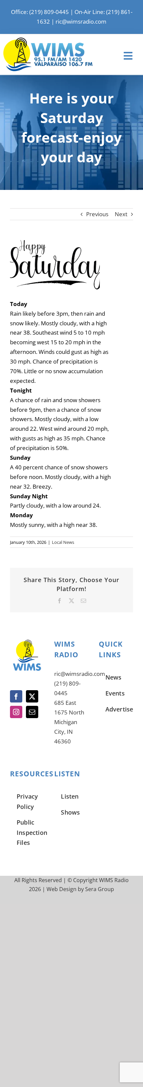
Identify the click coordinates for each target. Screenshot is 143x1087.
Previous (97, 214)
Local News (63, 542)
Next (121, 214)
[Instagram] (16, 712)
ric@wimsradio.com (81, 21)
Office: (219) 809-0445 (40, 12)
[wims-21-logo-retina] (47, 40)
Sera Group (99, 889)
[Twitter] (32, 696)
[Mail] (32, 712)
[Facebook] (16, 696)
